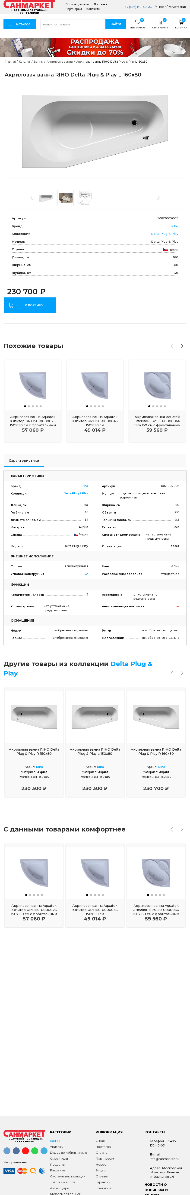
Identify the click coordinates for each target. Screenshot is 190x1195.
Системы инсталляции (67, 1176)
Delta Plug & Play (164, 233)
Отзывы (102, 1176)
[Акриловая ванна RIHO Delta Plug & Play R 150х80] (34, 717)
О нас (100, 1141)
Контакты (93, 9)
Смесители (59, 1158)
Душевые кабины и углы (69, 1152)
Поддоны (57, 1164)
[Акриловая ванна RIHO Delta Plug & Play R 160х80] (156, 717)
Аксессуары (60, 1188)
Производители (77, 4)
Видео (101, 1170)
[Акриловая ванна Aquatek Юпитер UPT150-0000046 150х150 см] (95, 385)
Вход (162, 7)
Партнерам (74, 9)
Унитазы (56, 1147)
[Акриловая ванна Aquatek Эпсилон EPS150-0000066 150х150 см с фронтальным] (157, 385)
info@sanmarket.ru (164, 1159)
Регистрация (177, 7)
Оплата (102, 1152)
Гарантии (103, 1182)
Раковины (58, 1170)
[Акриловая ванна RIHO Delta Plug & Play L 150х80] (95, 717)
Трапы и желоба (63, 1182)
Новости (103, 1164)
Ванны (55, 1141)
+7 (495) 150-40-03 (138, 7)
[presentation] (31, 198)
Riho (174, 226)
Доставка (100, 4)
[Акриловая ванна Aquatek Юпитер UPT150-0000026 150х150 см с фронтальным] (33, 385)
